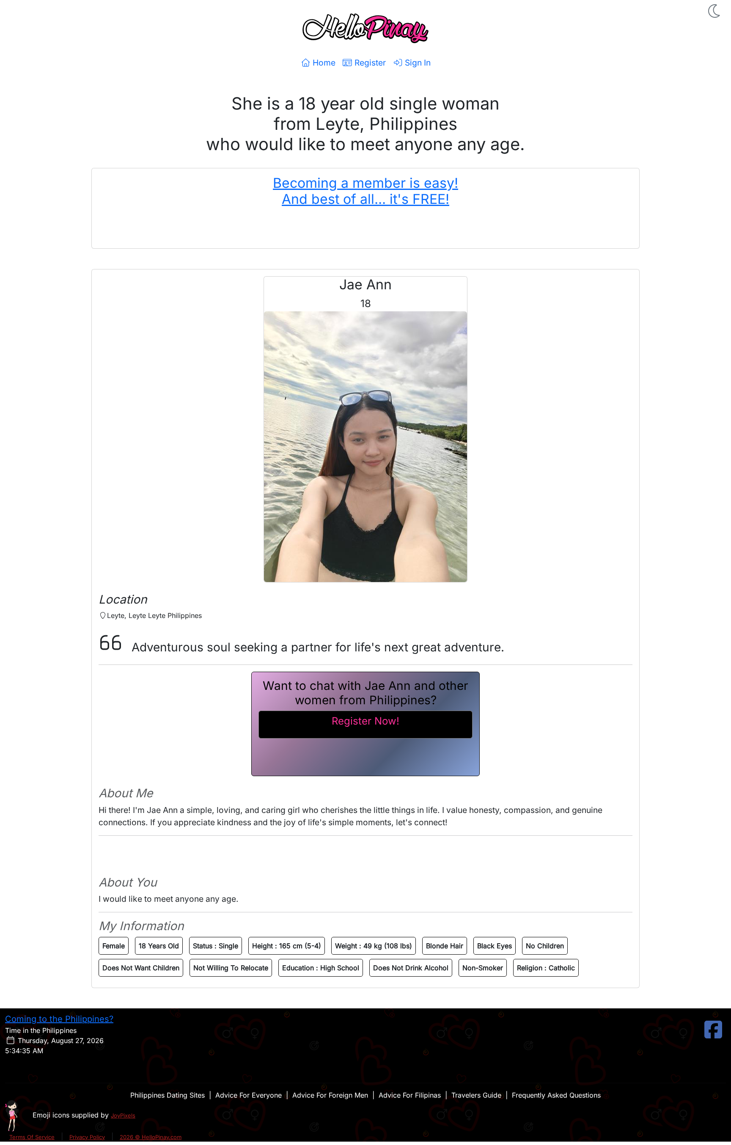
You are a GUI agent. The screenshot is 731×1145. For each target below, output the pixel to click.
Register (369, 63)
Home (323, 63)
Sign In (417, 63)
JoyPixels (123, 1115)
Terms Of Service (32, 1137)
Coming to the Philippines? (59, 1019)
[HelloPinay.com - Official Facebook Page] (713, 1034)
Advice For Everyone (248, 1095)
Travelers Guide (476, 1095)
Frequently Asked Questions (556, 1095)
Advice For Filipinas (410, 1095)
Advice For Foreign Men (330, 1095)
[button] (715, 11)
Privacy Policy (87, 1137)
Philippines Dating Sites (167, 1095)
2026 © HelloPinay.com (150, 1137)
